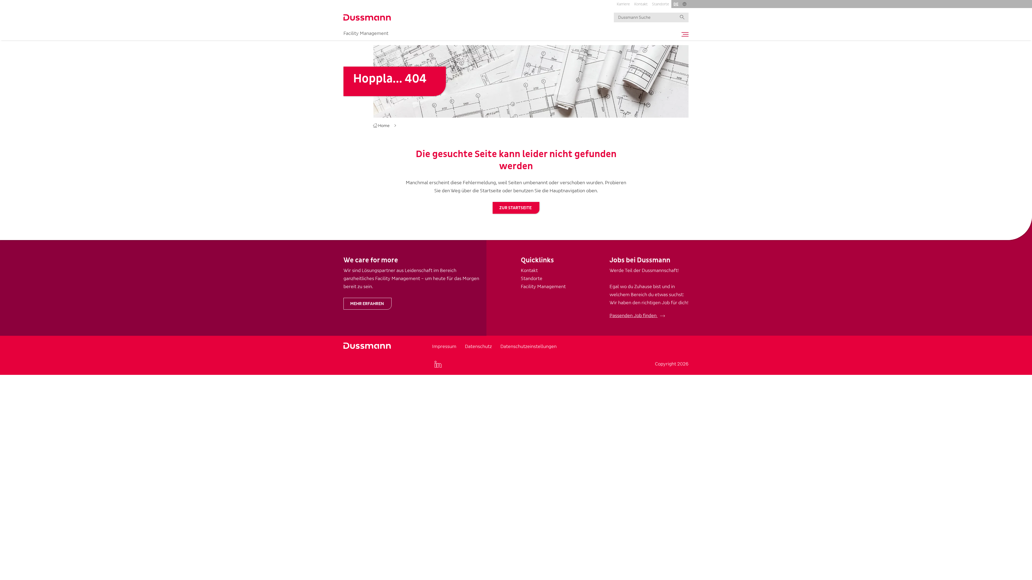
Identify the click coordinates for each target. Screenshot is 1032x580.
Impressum (444, 346)
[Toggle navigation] (684, 34)
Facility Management (365, 33)
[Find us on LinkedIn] (438, 364)
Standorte (660, 4)
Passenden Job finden (634, 316)
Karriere (623, 4)
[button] (684, 4)
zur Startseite (515, 208)
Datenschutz (478, 346)
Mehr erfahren (367, 303)
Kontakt (641, 4)
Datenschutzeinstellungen (528, 346)
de (675, 4)
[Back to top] (1018, 279)
